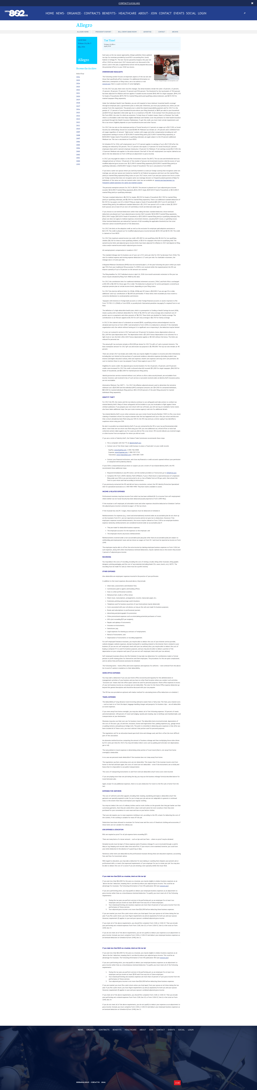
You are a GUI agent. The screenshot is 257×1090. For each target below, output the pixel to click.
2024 (78, 83)
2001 (78, 157)
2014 (78, 115)
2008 (78, 135)
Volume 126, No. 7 (84, 43)
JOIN (154, 13)
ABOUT (143, 13)
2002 (78, 154)
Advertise (147, 32)
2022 (78, 89)
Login (177, 1083)
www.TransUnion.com (124, 455)
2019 (78, 99)
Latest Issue (82, 40)
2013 (78, 119)
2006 (78, 141)
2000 (78, 161)
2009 (78, 132)
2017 (78, 106)
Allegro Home (83, 32)
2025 (78, 80)
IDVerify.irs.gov (171, 473)
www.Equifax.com (120, 450)
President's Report (103, 32)
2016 (78, 109)
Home (50, 13)
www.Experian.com (121, 452)
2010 (78, 128)
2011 (78, 125)
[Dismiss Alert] (252, 3)
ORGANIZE (74, 13)
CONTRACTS (92, 13)
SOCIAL (191, 13)
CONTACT (165, 13)
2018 (78, 102)
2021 (78, 93)
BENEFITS (108, 13)
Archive (175, 32)
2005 (78, 144)
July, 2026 (81, 46)
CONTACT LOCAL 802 (129, 3)
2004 (78, 148)
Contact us (95, 1082)
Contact (161, 32)
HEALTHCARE (127, 13)
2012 (78, 122)
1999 (78, 164)
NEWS (60, 13)
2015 (78, 112)
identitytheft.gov (135, 443)
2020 (78, 96)
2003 (78, 151)
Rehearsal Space (82, 1082)
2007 (78, 138)
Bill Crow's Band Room (127, 32)
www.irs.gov (106, 84)
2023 (78, 86)
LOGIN (202, 13)
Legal (103, 1082)
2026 (78, 77)
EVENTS (179, 13)
